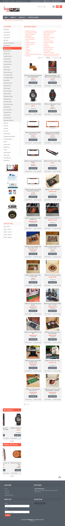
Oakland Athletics (7, 93)
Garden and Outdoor (48, 41)
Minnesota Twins (7, 85)
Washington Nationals (8, 120)
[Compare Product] (57, 6)
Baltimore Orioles (7, 48)
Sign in (17, 1)
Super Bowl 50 (7, 32)
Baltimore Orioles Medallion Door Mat (33, 332)
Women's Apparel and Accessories (34, 54)
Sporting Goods (7, 152)
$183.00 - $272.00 (8, 232)
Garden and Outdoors (31, 42)
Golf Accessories (30, 44)
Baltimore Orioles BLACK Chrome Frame (33, 161)
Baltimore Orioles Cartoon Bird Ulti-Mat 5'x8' (33, 218)
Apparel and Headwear (31, 31)
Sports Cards (6, 155)
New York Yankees (8, 91)
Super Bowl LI (7, 160)
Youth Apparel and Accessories (51, 55)
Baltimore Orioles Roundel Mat (52, 275)
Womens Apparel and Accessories (52, 54)
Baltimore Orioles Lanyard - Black (52, 161)
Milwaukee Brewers (8, 83)
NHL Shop (6, 131)
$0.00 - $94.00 (7, 226)
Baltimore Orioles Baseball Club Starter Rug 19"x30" (33, 247)
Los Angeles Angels (8, 75)
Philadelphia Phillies (8, 96)
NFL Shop (6, 128)
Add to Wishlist (28, 85)
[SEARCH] (53, 6)
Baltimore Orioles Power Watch (33, 104)
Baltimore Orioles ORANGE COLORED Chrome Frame (52, 133)
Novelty (27, 49)
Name (6, 503)
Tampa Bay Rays (7, 112)
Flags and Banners (30, 39)
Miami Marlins (7, 80)
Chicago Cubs (7, 53)
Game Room (47, 39)
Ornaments (28, 51)
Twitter (38, 503)
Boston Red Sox (7, 51)
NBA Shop (6, 123)
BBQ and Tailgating (30, 34)
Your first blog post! (39, 488)
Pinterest (41, 503)
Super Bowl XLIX (7, 157)
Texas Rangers (7, 115)
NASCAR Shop (7, 133)
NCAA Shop (6, 29)
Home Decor (47, 46)
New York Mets (7, 88)
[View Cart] (60, 6)
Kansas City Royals (8, 72)
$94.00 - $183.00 (7, 229)
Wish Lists (48, 1)
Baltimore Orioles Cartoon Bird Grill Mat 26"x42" (33, 361)
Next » (43, 58)
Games (5, 141)
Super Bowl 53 (7, 37)
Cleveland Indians (8, 61)
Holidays (28, 46)
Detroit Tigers (7, 67)
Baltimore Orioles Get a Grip (52, 360)
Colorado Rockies (7, 64)
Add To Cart (33, 83)
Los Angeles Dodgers (8, 77)
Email (6, 509)
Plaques (27, 52)
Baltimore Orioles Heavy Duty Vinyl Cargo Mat (52, 332)
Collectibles (46, 36)
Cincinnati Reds (7, 59)
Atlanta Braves (7, 45)
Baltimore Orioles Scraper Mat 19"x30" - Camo (52, 247)
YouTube (44, 503)
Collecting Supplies (8, 139)
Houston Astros (7, 69)
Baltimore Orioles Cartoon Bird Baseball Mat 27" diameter (52, 389)
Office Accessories (48, 49)
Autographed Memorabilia (9, 136)
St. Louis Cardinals (8, 109)
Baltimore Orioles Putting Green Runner (33, 304)
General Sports (7, 144)
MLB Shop (10, 20)
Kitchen (27, 47)
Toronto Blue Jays (7, 117)
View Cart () (57, 1)
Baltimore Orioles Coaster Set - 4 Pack (12, 463)
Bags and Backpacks (49, 32)
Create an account (23, 1)
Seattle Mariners (7, 107)
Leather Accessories (48, 47)
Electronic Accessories (49, 37)
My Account (12, 1)
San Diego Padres (8, 101)
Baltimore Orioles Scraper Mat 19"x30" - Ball (33, 275)
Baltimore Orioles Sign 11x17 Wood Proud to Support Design (52, 76)
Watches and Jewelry (49, 52)
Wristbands (28, 55)
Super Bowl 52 (7, 35)
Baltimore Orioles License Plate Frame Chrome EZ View (33, 190)
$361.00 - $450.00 (8, 237)
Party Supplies (47, 51)
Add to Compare (37, 85)
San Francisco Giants (8, 104)
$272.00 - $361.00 (8, 234)
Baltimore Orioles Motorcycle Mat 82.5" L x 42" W (52, 304)
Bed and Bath (47, 34)
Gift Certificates (6, 1)
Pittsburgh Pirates (7, 99)
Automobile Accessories (31, 32)
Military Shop (6, 147)
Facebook (35, 503)
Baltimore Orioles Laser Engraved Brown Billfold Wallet (33, 76)
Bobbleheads (29, 36)
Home (5, 20)
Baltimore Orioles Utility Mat (52, 189)
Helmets (46, 44)
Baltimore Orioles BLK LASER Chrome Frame (33, 133)
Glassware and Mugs (49, 42)
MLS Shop (6, 125)
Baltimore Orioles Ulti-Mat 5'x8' (52, 218)
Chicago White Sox (8, 56)
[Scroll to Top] (60, 477)
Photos (5, 149)
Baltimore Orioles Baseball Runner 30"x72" (33, 389)
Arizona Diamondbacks (9, 43)
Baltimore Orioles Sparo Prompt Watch (52, 104)
